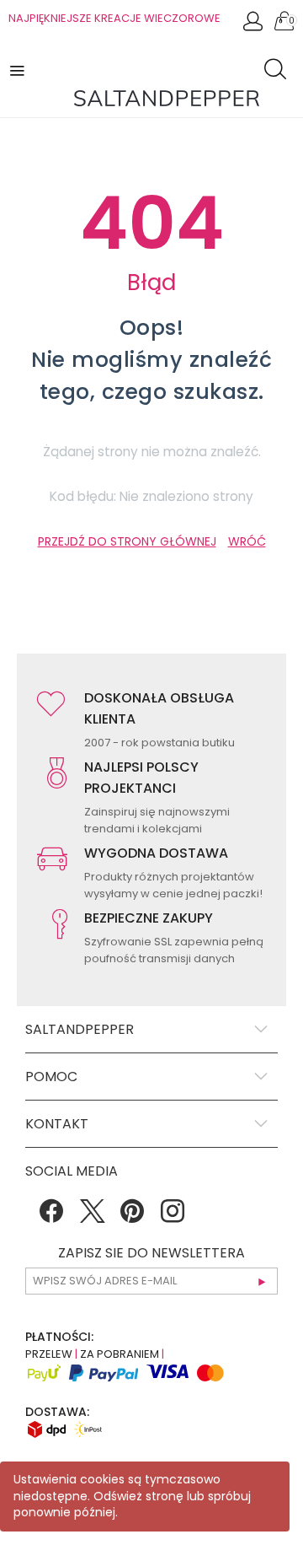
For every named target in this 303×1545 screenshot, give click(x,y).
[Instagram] (172, 1217)
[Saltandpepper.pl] (166, 97)
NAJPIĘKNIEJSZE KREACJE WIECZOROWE (114, 18)
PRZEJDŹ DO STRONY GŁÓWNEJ (127, 541)
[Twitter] (92, 1217)
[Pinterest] (132, 1217)
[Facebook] (51, 1217)
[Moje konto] (254, 26)
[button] (18, 70)
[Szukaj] (279, 71)
